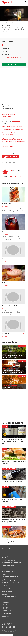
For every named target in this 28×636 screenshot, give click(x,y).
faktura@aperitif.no (7, 613)
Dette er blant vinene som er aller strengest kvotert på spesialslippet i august (12, 441)
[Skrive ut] (14, 162)
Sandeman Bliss (6, 203)
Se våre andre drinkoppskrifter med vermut (13, 129)
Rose (3, 259)
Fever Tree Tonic (6, 116)
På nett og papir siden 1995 (8, 571)
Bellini (3, 282)
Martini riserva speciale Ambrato (14, 57)
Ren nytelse (5, 333)
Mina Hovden (5, 557)
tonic (8, 59)
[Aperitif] (8, 2)
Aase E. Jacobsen (6, 548)
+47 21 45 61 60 (9, 588)
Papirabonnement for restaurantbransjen (12, 580)
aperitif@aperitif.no (7, 587)
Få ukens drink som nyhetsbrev (10, 146)
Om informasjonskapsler (8, 565)
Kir (3, 231)
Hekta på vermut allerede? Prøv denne (12, 126)
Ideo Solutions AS (10, 631)
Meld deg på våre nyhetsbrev (9, 596)
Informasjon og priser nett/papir (10, 576)
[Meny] (25, 2)
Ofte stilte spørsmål (7, 591)
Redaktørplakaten (16, 562)
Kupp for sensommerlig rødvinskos (12, 481)
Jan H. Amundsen (6, 553)
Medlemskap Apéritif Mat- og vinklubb (11, 582)
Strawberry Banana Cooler (10, 306)
